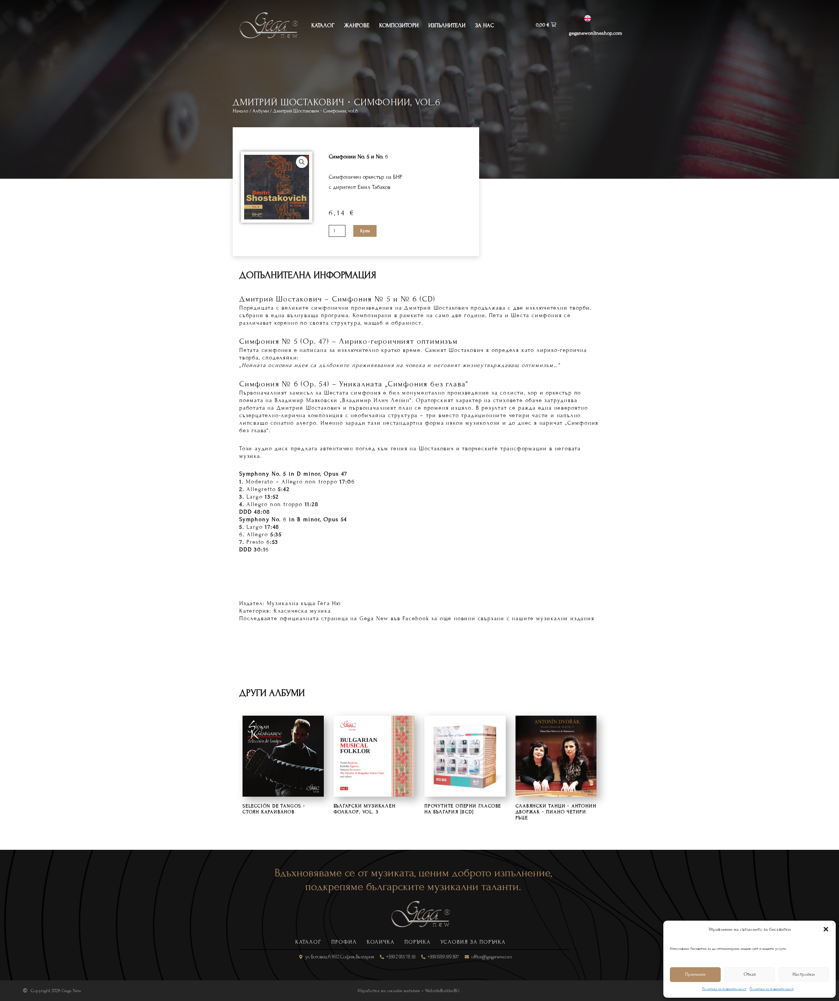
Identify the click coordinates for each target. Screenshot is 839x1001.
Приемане (695, 974)
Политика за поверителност (724, 989)
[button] (826, 929)
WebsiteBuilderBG (442, 990)
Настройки (803, 974)
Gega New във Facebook (394, 618)
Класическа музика (302, 610)
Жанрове (356, 25)
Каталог (322, 25)
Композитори (399, 25)
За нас (484, 25)
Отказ (750, 974)
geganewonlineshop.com (595, 33)
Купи (365, 231)
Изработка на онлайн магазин (389, 990)
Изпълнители (446, 25)
